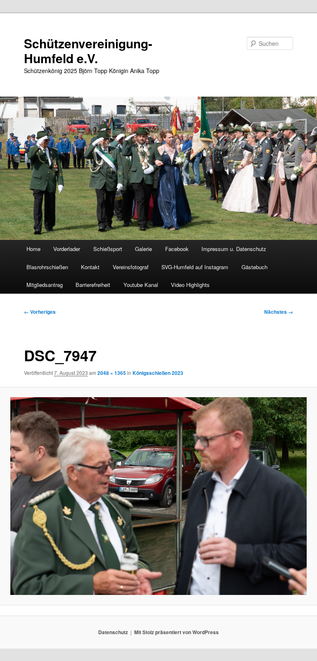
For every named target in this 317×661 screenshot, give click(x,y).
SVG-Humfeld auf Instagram (194, 267)
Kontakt (90, 267)
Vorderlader (66, 249)
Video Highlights (190, 285)
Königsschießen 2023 (157, 373)
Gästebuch (254, 267)
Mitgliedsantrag (44, 285)
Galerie (143, 249)
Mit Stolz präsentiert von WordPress (176, 632)
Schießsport (107, 249)
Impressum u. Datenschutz (233, 249)
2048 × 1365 (111, 373)
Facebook (177, 249)
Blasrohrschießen (47, 267)
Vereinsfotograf (131, 267)
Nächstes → (278, 311)
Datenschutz (113, 632)
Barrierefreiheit (93, 285)
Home (33, 249)
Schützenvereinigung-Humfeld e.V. (88, 50)
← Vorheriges (40, 311)
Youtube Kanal (140, 285)
